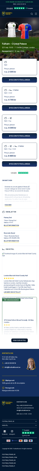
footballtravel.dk (9, 460)
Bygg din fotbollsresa (19, 80)
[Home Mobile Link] (7, 13)
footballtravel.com (9, 457)
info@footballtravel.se (12, 367)
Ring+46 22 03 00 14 (19, 4)
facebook (4, 434)
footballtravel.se (8, 454)
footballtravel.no (9, 463)
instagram (12, 434)
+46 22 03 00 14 (10, 363)
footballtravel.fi (8, 466)
